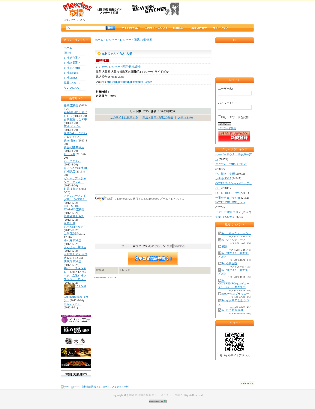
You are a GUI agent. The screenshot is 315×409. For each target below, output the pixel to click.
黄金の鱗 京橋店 (74, 147)
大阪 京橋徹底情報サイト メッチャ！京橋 (154, 395)
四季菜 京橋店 (72, 261)
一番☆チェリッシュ (227, 197)
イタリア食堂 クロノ (228, 212)
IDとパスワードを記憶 (235, 117)
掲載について (72, 82)
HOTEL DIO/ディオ (227, 193)
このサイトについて (156, 28)
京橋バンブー (72, 126)
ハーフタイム (72, 161)
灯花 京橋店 (71, 188)
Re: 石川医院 (229, 263)
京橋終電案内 (72, 62)
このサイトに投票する (124, 117)
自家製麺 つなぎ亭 (75, 119)
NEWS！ (69, 52)
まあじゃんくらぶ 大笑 (116, 53)
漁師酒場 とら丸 (74, 216)
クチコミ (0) (185, 117)
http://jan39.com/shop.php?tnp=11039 (129, 81)
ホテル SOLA (223, 178)
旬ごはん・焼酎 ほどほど (231, 164)
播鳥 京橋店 (71, 105)
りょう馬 (69, 154)
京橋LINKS (70, 77)
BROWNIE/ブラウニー (235, 293)
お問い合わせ (199, 28)
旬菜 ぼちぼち (224, 217)
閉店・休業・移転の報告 (157, 117)
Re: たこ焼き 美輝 (232, 310)
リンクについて (73, 87)
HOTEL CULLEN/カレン (230, 202)
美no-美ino (70, 140)
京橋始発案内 (72, 57)
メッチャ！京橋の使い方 (130, 28)
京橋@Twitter (72, 67)
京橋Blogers (71, 72)
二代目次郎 (71, 233)
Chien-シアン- (72, 304)
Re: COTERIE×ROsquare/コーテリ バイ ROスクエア (233, 284)
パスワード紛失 (227, 128)
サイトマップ (220, 28)
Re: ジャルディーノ (233, 239)
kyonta (233, 307)
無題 (224, 246)
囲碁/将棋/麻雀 (143, 39)
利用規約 (182, 28)
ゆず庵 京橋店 (72, 240)
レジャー (111, 39)
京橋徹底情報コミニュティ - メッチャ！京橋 (105, 386)
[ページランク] (157, 401)
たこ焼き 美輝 (225, 173)
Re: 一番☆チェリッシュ (236, 233)
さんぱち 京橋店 (75, 247)
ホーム (68, 47)
